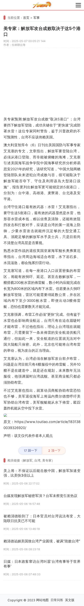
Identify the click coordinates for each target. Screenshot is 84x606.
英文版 (69, 600)
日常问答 (57, 600)
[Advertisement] (42, 84)
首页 (26, 18)
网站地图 (42, 600)
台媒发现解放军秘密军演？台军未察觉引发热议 (40, 496)
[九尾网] (42, 5)
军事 (36, 18)
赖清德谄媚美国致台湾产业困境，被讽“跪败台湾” (42, 541)
